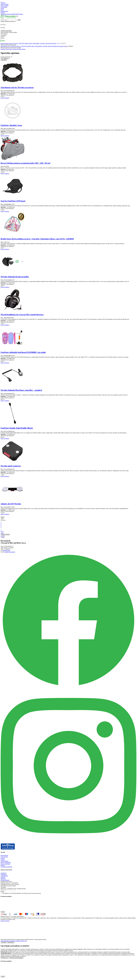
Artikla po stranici (5, 534)
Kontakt (3, 12)
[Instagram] (68, 842)
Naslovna (3, 2)
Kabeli (76, 40)
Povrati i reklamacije (6, 862)
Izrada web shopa (5, 920)
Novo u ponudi (4, 5)
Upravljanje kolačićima (6, 866)
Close (2, 517)
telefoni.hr (3, 878)
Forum (2, 8)
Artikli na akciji (4, 4)
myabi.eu (3, 877)
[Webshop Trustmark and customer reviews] (8, 849)
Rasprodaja (109, 40)
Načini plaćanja (4, 861)
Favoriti (123, 40)
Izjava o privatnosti (5, 864)
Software (51, 40)
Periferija (37, 40)
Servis (2, 10)
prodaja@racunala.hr (6, 14)
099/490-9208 (14, 14)
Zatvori (2, 911)
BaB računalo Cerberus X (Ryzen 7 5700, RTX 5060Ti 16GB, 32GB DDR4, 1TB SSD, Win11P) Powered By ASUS (30, 43)
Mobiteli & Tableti (59, 41)
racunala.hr (3, 873)
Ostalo (82, 40)
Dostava (3, 858)
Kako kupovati (4, 11)
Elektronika (68, 40)
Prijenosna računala (18, 41)
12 (1, 536)
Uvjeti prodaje (4, 856)
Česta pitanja (4, 7)
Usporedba (131, 40)
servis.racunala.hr (5, 880)
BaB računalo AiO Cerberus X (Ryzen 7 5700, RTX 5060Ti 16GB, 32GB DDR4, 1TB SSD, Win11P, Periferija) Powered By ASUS (34, 46)
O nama (3, 859)
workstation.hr (4, 876)
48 (3, 536)
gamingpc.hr (4, 874)
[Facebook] (68, 687)
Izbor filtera (3, 60)
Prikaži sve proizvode (6, 30)
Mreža (44, 40)
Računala (9, 40)
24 (2, 536)
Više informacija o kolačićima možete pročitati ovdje (14, 941)
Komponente (27, 40)
